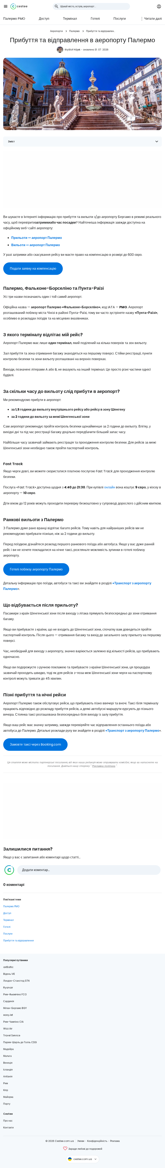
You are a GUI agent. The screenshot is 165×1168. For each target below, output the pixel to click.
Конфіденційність (97, 1141)
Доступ (44, 18)
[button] (5, 6)
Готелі (95, 18)
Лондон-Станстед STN (16, 980)
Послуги (119, 18)
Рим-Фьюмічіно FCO (15, 994)
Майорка (8, 1097)
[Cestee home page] (18, 6)
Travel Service (11, 1035)
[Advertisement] (82, 179)
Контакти (8, 1127)
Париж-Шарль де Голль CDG (20, 1042)
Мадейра (8, 1049)
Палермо (74, 31)
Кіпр (5, 1090)
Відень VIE (9, 974)
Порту (6, 1103)
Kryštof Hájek (72, 49)
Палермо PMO (14, 18)
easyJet (8, 1015)
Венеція (7, 1062)
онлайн (109, 487)
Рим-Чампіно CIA (13, 1021)
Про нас (7, 1120)
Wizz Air (7, 1028)
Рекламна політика (103, 766)
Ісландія (8, 1069)
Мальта (7, 1056)
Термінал (70, 18)
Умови (80, 1141)
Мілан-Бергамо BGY (15, 1008)
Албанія (7, 1076)
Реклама (115, 1141)
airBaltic (8, 967)
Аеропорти (56, 31)
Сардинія (8, 1001)
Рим (5, 1083)
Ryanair (8, 987)
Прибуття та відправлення (100, 31)
